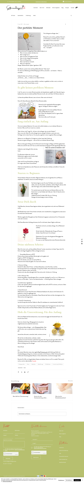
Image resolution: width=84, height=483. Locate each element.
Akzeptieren (77, 480)
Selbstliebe (33, 364)
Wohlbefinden (47, 364)
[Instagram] (82, 241)
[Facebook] (82, 239)
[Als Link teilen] (28, 372)
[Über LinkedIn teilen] (24, 372)
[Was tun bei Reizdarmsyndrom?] (63, 388)
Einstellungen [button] (61, 480)
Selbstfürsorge (40, 364)
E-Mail (4, 435)
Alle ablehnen (69, 480)
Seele (34, 15)
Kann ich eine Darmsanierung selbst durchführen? (40, 397)
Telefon (16, 435)
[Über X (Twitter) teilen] (21, 372)
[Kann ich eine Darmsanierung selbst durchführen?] (42, 388)
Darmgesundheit (22, 364)
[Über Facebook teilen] (18, 372)
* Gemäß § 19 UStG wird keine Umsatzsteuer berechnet (14, 476)
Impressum (61, 447)
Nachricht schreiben (7, 440)
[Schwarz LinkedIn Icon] (82, 243)
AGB (60, 453)
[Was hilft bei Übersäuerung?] (20, 388)
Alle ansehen (70, 380)
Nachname (17, 430)
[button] (76, 7)
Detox (28, 364)
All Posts (13, 15)
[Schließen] (82, 480)
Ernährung (28, 15)
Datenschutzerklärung (63, 450)
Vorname (5, 430)
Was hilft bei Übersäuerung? (20, 396)
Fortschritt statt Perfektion (58, 364)
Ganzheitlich (20, 15)
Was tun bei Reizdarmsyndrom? (60, 397)
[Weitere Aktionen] (65, 24)
